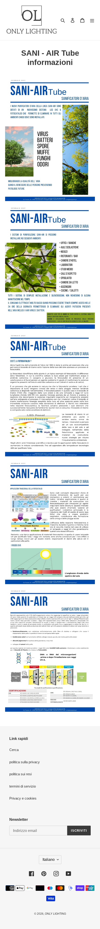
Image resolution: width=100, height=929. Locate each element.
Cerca (14, 750)
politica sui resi (20, 774)
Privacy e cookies (23, 798)
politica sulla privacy (24, 762)
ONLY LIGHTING (55, 913)
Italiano (49, 860)
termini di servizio (22, 786)
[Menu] (92, 20)
